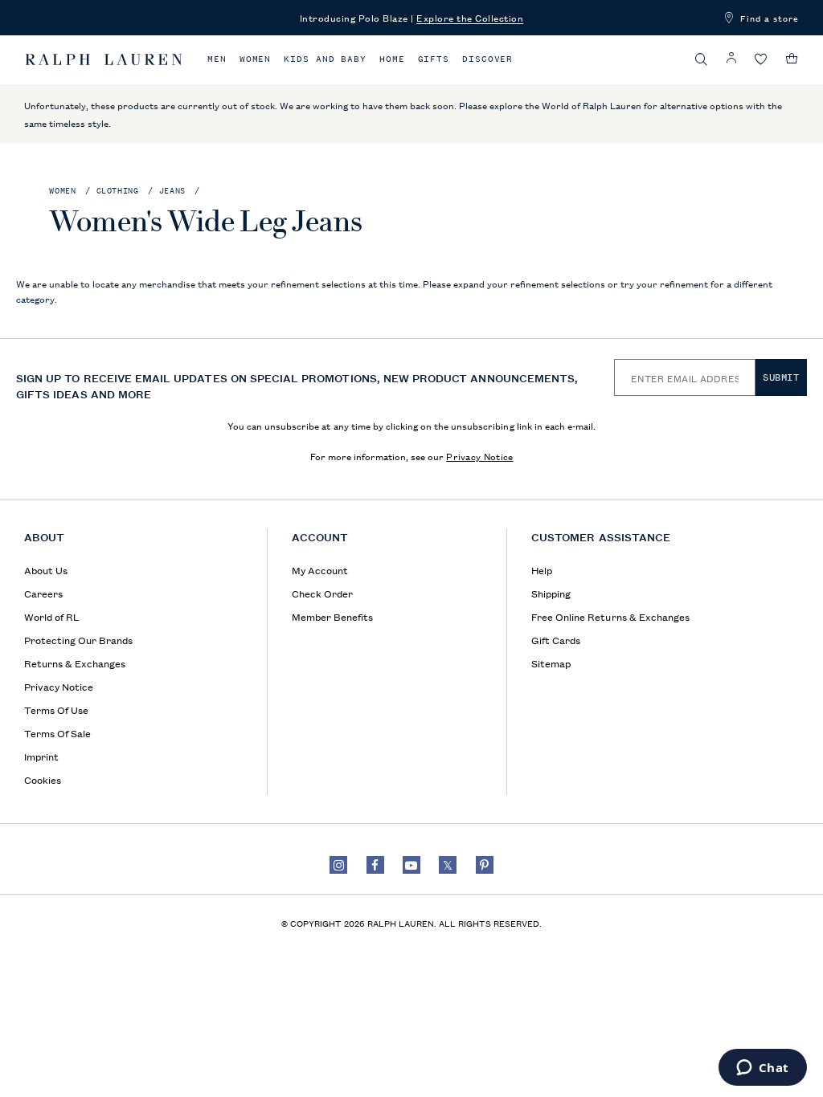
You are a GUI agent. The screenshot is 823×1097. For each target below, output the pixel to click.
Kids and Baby (325, 59)
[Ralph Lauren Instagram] (338, 865)
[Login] (731, 58)
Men (217, 59)
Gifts (434, 59)
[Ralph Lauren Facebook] (375, 865)
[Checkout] (792, 58)
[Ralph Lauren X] (448, 865)
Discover (487, 59)
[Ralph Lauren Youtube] (411, 865)
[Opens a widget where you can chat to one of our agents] (762, 1069)
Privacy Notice (479, 455)
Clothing (117, 191)
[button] (701, 59)
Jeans (172, 191)
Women (256, 59)
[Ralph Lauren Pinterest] (484, 865)
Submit (781, 377)
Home (392, 59)
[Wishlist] (761, 59)
